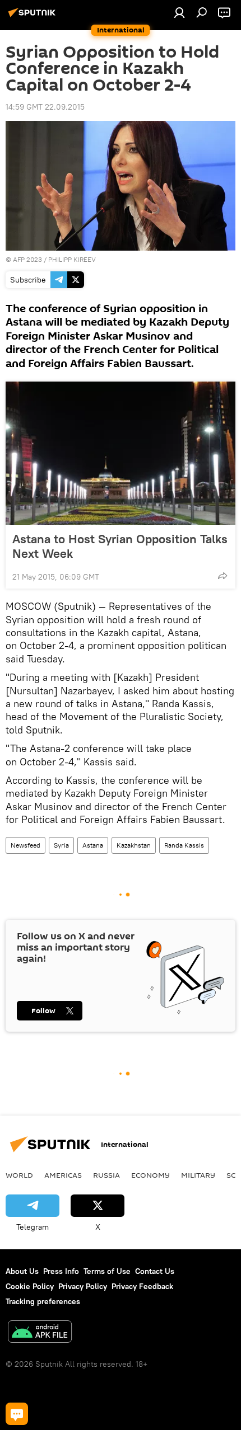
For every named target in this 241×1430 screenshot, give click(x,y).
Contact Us (154, 1271)
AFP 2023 (27, 259)
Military (198, 1175)
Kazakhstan (134, 845)
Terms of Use (107, 1271)
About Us (22, 1271)
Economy (150, 1175)
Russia (106, 1175)
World (19, 1175)
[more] (222, 576)
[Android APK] (40, 1333)
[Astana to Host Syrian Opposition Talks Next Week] (120, 453)
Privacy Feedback (142, 1286)
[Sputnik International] (34, 17)
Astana (92, 845)
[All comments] (17, 1414)
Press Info (61, 1271)
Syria (61, 845)
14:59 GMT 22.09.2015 (45, 107)
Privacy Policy (82, 1286)
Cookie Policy (30, 1286)
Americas (63, 1175)
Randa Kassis (184, 845)
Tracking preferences (43, 1301)
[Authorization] (179, 12)
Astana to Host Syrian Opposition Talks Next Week (120, 546)
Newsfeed (25, 845)
